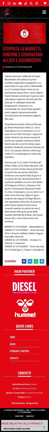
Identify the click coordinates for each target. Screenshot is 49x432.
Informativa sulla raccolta (16, 428)
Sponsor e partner (19, 351)
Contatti (14, 358)
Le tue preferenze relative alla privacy (22, 423)
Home (12, 337)
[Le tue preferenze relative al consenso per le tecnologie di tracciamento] (44, 427)
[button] (24, 261)
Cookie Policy (30, 416)
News (13, 344)
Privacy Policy (19, 416)
